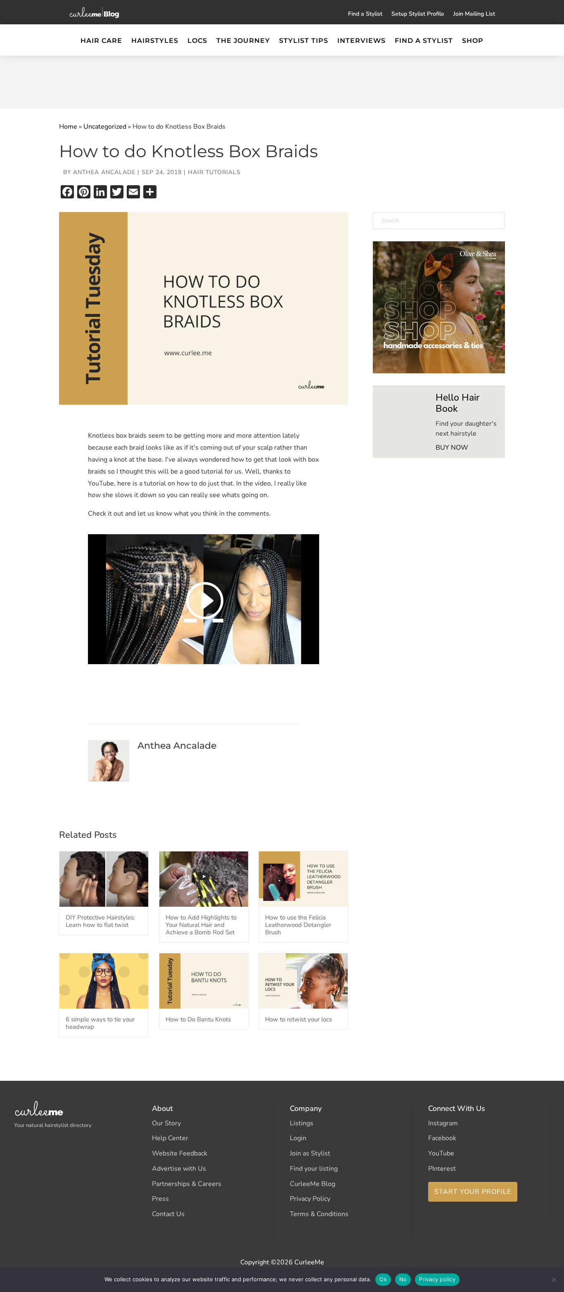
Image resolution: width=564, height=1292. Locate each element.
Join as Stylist (310, 1153)
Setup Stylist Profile (417, 14)
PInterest (442, 1168)
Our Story (166, 1123)
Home (68, 126)
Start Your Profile (472, 1191)
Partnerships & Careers (186, 1183)
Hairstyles (154, 41)
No (403, 1279)
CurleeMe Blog (312, 1183)
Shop (472, 41)
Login (298, 1138)
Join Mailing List (474, 14)
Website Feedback (179, 1153)
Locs (197, 41)
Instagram (443, 1123)
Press (160, 1198)
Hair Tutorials (214, 172)
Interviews (361, 41)
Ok (383, 1279)
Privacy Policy (310, 1198)
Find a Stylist (365, 14)
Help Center (170, 1138)
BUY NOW (452, 447)
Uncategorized (104, 126)
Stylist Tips (303, 41)
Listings (301, 1123)
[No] (554, 1279)
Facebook (442, 1138)
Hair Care (101, 41)
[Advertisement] (282, 80)
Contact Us (168, 1214)
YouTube (441, 1153)
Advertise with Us (179, 1168)
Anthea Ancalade (104, 172)
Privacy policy (437, 1279)
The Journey (243, 41)
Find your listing (314, 1168)
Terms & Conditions (319, 1214)
